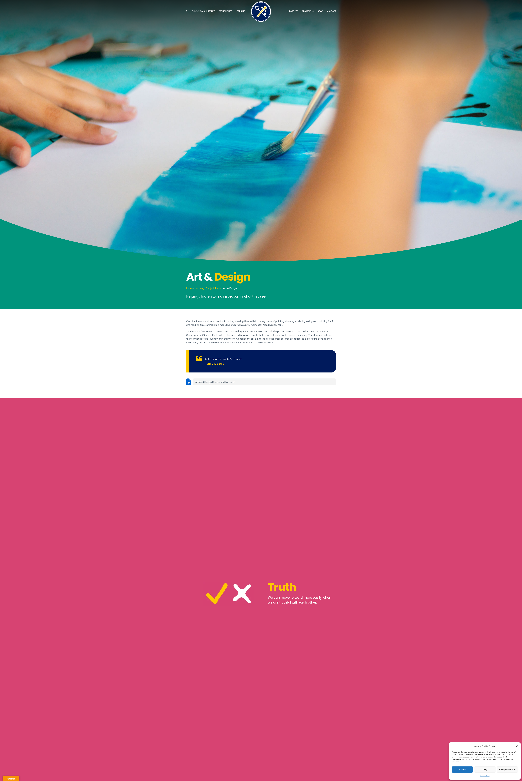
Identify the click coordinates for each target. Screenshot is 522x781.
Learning (240, 11)
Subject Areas (213, 288)
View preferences (507, 769)
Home (189, 288)
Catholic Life (225, 11)
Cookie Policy (485, 776)
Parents (293, 11)
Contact (331, 11)
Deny (484, 769)
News (320, 11)
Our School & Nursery (203, 11)
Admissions (308, 11)
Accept (462, 769)
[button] (516, 746)
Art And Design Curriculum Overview (215, 382)
